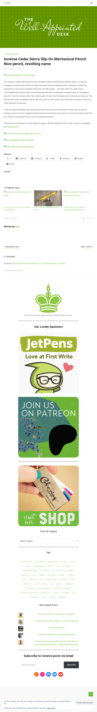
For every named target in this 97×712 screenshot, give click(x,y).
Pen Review (69, 584)
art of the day (27, 562)
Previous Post (12, 247)
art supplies (40, 562)
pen (52, 584)
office (37, 584)
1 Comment (19, 68)
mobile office (51, 579)
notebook (27, 584)
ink (34, 575)
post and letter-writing (29, 593)
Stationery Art (13, 127)
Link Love (32, 579)
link (24, 579)
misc (41, 579)
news (72, 579)
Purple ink (45, 593)
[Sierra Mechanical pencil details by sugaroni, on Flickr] (19, 140)
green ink (26, 575)
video (44, 597)
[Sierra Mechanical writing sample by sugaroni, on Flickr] (19, 75)
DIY (58, 566)
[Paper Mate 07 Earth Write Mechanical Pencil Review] (78, 198)
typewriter (34, 597)
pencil (7, 218)
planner (56, 588)
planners (66, 588)
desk (28, 566)
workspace (62, 597)
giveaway (70, 570)
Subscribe (71, 665)
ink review (51, 575)
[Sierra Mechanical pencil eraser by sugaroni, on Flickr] (19, 146)
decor (73, 562)
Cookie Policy (51, 708)
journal (71, 575)
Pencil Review (12, 54)
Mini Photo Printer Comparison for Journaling (57, 614)
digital (50, 566)
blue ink (64, 562)
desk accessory (39, 566)
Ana (17, 226)
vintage (52, 597)
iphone (61, 575)
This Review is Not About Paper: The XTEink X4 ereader (57, 621)
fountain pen (58, 570)
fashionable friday (30, 570)
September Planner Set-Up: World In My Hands (56, 635)
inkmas (41, 575)
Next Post (86, 247)
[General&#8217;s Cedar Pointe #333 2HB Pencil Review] (18, 198)
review (14, 218)
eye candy (66, 566)
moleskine (63, 579)
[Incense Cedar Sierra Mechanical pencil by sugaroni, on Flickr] (22, 133)
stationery (65, 593)
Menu (9, 3)
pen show (30, 588)
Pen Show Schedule (57, 628)
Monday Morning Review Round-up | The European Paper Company (38, 263)
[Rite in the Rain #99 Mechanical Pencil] (48, 198)
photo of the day (43, 588)
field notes (45, 570)
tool (74, 593)
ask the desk (52, 562)
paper (45, 584)
